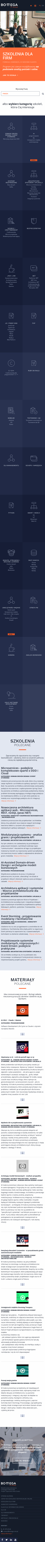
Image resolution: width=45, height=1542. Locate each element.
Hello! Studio (16, 1491)
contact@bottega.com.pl (10, 1531)
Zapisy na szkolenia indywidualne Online (16, 1498)
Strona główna (7, 1496)
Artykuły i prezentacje (9, 1518)
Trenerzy (4, 1515)
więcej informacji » (6, 1533)
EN (43, 5)
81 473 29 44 (7, 1529)
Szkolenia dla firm (8, 1501)
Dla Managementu (8, 1512)
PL (40, 5)
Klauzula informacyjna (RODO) (12, 1507)
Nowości (4, 1521)
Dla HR (3, 1510)
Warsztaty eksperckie (9, 1504)
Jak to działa (10, 75)
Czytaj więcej (22, 1461)
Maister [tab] (11, 1029)
